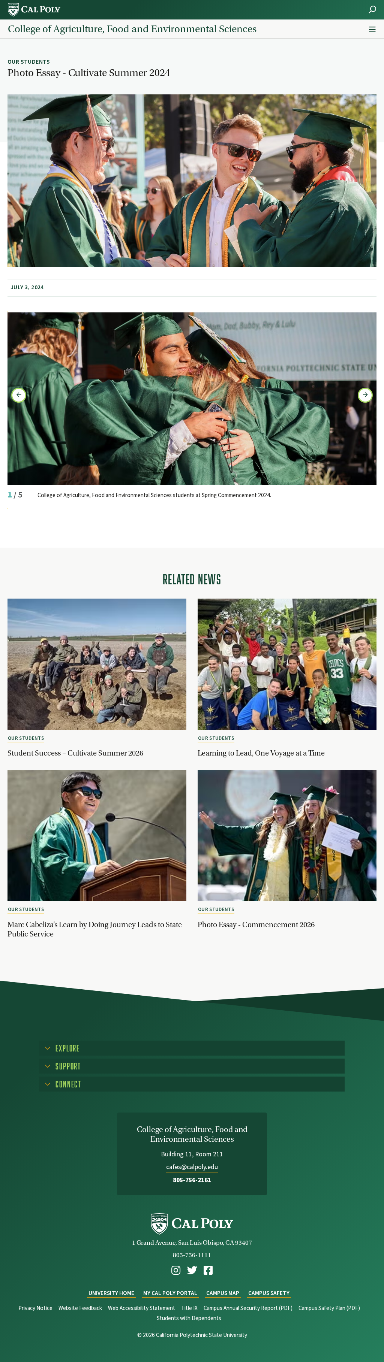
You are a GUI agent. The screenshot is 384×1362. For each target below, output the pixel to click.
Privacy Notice (35, 1308)
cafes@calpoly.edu (192, 1167)
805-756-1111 (192, 1255)
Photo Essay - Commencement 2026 (256, 924)
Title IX (189, 1308)
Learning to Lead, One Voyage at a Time (261, 752)
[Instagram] (176, 1270)
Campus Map (222, 1293)
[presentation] (18, 395)
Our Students (26, 738)
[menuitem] (176, 1270)
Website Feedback (80, 1308)
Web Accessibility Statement (141, 1308)
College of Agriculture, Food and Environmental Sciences (132, 29)
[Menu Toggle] (372, 30)
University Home (111, 1293)
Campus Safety (269, 1293)
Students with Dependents (189, 1318)
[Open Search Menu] (372, 9)
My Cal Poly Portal (170, 1293)
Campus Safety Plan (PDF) (329, 1308)
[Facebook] (208, 1270)
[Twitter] (192, 1270)
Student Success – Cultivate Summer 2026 (75, 752)
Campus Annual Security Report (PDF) (248, 1308)
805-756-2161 (192, 1180)
